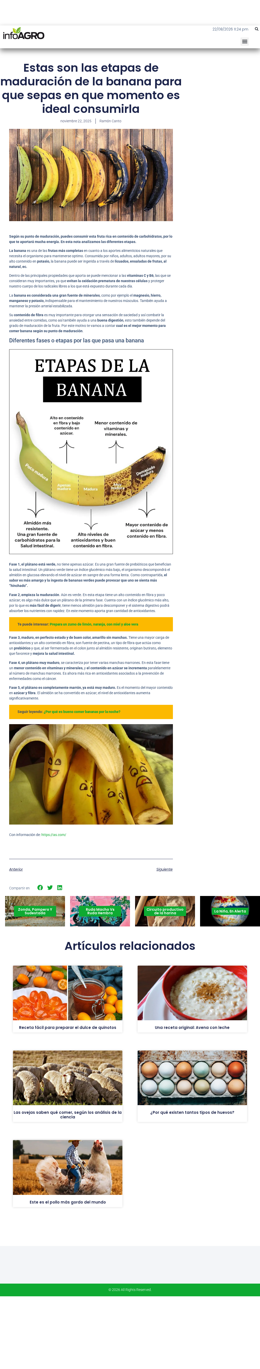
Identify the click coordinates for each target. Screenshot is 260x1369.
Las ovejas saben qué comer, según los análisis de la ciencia (68, 1115)
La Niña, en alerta (230, 911)
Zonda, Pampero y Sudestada (35, 911)
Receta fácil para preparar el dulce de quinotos (67, 1027)
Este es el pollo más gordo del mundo (68, 1202)
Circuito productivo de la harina (165, 911)
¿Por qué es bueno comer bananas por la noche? (82, 712)
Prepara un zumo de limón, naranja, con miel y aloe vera (94, 624)
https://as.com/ (53, 835)
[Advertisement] (222, 98)
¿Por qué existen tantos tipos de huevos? (192, 1112)
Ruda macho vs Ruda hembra (100, 911)
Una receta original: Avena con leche (192, 1027)
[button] (256, 29)
